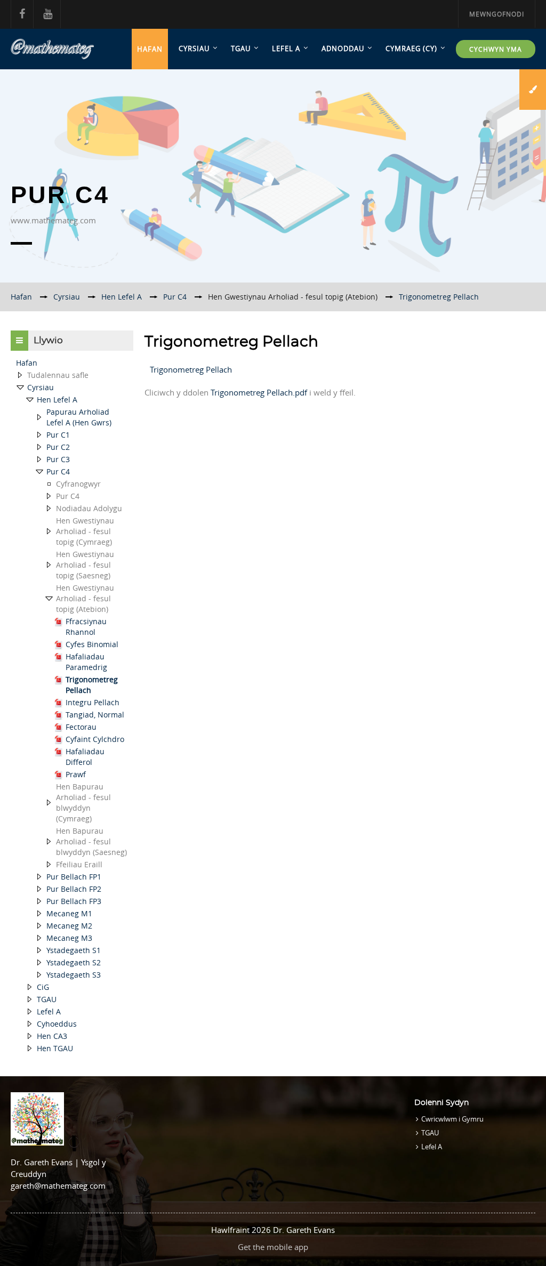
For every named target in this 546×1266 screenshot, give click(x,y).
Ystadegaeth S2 (73, 962)
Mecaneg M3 (69, 938)
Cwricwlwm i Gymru (452, 1119)
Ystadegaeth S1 (73, 950)
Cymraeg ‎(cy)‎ (411, 48)
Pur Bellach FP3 (73, 901)
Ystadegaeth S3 (73, 975)
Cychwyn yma (495, 49)
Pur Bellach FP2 (73, 889)
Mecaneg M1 (69, 913)
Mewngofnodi (496, 14)
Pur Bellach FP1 (73, 877)
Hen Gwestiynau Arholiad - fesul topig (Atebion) (293, 297)
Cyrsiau (194, 48)
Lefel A (286, 48)
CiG (43, 987)
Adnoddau (343, 48)
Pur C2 (58, 447)
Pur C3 (58, 459)
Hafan (150, 49)
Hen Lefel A (57, 399)
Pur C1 (58, 435)
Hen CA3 (52, 1036)
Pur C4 (58, 471)
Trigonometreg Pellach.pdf (259, 392)
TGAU (241, 48)
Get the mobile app (273, 1246)
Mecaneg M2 (69, 926)
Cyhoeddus (57, 1024)
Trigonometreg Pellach (439, 297)
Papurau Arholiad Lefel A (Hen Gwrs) (78, 417)
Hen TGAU (55, 1048)
